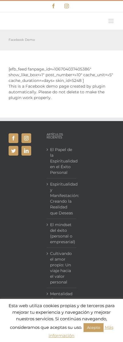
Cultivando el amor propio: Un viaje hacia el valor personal (61, 268)
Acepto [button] (93, 327)
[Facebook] (13, 138)
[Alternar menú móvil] (111, 21)
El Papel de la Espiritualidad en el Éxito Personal (61, 161)
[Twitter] (13, 151)
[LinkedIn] (26, 151)
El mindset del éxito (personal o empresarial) (61, 233)
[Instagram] (26, 138)
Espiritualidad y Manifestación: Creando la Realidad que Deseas (61, 198)
